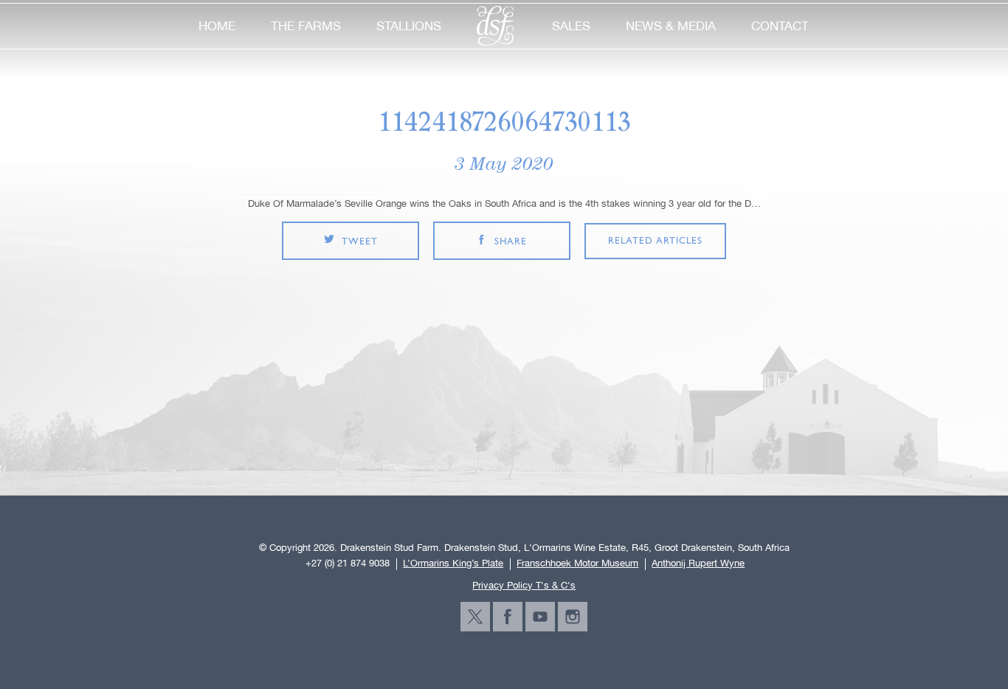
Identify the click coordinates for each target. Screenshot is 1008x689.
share (510, 242)
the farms (306, 25)
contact (780, 25)
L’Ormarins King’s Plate (453, 563)
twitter (475, 616)
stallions (408, 25)
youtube (540, 616)
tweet (360, 242)
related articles (655, 241)
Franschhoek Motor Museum (577, 563)
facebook (507, 616)
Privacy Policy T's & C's (524, 585)
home (217, 25)
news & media (671, 25)
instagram (572, 616)
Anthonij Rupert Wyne (698, 563)
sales (571, 25)
